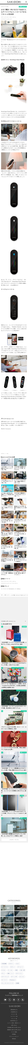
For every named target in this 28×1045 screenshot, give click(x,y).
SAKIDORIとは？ (14, 1020)
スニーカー (22, 976)
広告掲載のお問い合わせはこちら (8, 621)
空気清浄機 (4, 963)
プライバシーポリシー (14, 1036)
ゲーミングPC (14, 976)
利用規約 (14, 1034)
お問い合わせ (14, 1025)
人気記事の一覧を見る (14, 839)
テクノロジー (15, 583)
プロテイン (11, 963)
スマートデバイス (5, 17)
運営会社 (14, 1038)
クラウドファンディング (6, 19)
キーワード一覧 (14, 1016)
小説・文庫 (23, 970)
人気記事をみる (14, 1011)
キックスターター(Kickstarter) (7, 588)
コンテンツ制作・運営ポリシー (14, 1023)
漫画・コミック (11, 973)
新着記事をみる (14, 1009)
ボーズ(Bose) (17, 588)
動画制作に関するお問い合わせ (14, 1029)
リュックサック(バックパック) (7, 983)
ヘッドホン (11, 970)
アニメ (3, 973)
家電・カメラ (23, 6)
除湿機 (17, 983)
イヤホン (4, 970)
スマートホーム (12, 17)
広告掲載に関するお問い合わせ (14, 1027)
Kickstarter (8, 429)
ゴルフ (18, 963)
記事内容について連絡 (4, 453)
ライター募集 (14, 1032)
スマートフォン (19, 973)
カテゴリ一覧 (14, 1014)
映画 (17, 970)
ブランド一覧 (14, 1018)
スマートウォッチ (5, 976)
